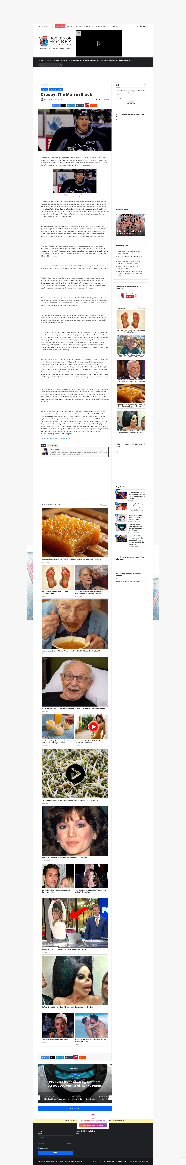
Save (88, 104)
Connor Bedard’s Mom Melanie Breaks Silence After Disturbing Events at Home (136, 496)
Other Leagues (60, 60)
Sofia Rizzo (47, 99)
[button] (99, 43)
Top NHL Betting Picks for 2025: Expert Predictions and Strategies (86, 26)
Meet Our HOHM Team (119, 1161)
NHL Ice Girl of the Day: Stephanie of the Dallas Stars (130, 232)
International (75, 60)
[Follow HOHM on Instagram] (93, 1117)
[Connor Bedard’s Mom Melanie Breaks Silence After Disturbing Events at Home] (121, 495)
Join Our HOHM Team (134, 1161)
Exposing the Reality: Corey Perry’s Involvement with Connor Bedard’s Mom (136, 507)
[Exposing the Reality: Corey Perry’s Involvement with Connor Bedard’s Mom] (121, 506)
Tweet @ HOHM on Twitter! (86, 1131)
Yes (120, 95)
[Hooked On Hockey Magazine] (55, 41)
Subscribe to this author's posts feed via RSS (56, 439)
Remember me (43, 1148)
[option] (75, 1083)
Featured (49, 85)
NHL (48, 60)
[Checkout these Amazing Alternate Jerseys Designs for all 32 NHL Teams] (121, 527)
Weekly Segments (90, 60)
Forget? (69, 1143)
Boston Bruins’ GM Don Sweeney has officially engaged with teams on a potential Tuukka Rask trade (136, 540)
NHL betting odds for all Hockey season (128, 581)
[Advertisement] (93, 73)
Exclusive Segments (108, 60)
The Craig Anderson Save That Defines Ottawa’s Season (75, 1084)
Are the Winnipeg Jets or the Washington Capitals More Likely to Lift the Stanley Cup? (130, 273)
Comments (74, 1108)
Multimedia (124, 60)
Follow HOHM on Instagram (93, 1125)
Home (41, 60)
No (120, 98)
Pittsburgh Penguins (56, 89)
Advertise (145, 1161)
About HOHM (107, 1161)
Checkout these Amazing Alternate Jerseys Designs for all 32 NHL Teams (136, 528)
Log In (55, 1152)
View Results (131, 103)
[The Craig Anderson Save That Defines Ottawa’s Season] (121, 518)
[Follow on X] (51, 99)
